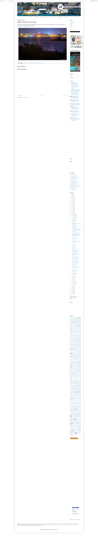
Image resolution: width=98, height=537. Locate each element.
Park (78, 395)
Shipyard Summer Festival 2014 (76, 255)
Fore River (71, 358)
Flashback (79, 355)
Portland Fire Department (77, 402)
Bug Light (79, 331)
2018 (72, 206)
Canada (71, 333)
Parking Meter (78, 396)
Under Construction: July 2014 (76, 242)
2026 (72, 194)
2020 (72, 203)
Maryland (72, 377)
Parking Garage (72, 396)
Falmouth (74, 353)
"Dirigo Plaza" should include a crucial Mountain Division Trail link (75, 108)
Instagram (71, 23)
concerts (72, 340)
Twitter (71, 25)
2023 (72, 198)
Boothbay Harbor (72, 330)
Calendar (78, 332)
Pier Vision (74, 236)
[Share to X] (20, 63)
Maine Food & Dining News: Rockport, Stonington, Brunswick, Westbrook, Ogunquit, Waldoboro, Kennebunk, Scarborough (75, 92)
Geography (75, 361)
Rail (71, 408)
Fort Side (73, 244)
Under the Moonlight (75, 258)
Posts (72, 76)
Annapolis (71, 317)
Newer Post (19, 95)
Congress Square (77, 340)
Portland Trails (73, 403)
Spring (71, 419)
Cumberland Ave (78, 342)
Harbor (79, 363)
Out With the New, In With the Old (76, 224)
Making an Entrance (75, 252)
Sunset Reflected (74, 273)
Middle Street (77, 378)
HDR (78, 364)
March (73, 281)
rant (80, 408)
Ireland (71, 368)
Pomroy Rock (74, 231)
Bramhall (71, 331)
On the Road (77, 393)
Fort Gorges (34, 62)
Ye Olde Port (74, 274)
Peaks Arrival (74, 240)
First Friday (72, 355)
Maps (75, 376)
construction (74, 341)
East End (73, 347)
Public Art (77, 406)
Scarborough (78, 412)
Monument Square (74, 380)
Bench (71, 323)
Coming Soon (79, 339)
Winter (71, 433)
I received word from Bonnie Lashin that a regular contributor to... (75, 115)
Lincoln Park (76, 370)
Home (42, 95)
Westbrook (75, 430)
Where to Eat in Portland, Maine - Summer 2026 (75, 98)
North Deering (74, 387)
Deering (77, 343)
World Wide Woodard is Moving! (75, 101)
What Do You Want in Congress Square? (74, 120)
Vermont (71, 428)
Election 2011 (77, 350)
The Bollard (73, 188)
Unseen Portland (74, 113)
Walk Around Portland (75, 118)
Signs (75, 414)
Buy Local (73, 332)
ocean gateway (76, 389)
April (73, 279)
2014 (72, 212)
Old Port (73, 392)
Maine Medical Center (76, 374)
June (73, 276)
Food (73, 356)
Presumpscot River (77, 405)
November (74, 215)
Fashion (75, 354)
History (71, 366)
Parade (76, 395)
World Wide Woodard (75, 100)
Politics (71, 402)
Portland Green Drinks (74, 181)
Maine (71, 374)
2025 (72, 195)
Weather (76, 429)
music (79, 382)
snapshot (74, 415)
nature (76, 383)
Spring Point (79, 419)
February (73, 282)
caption (71, 335)
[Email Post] (25, 62)
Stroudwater (72, 421)
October (73, 217)
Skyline (39, 62)
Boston (78, 330)
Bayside (75, 321)
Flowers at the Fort (75, 263)
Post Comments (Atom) (25, 97)
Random (77, 408)
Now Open (71, 388)
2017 (72, 208)
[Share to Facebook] (21, 63)
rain (73, 408)
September (74, 218)
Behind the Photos (77, 322)
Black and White (77, 326)
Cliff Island (75, 338)
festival (78, 354)
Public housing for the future (75, 111)
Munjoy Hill (72, 382)
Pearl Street (75, 398)
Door (77, 344)
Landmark (77, 369)
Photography (74, 511)
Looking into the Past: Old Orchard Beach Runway (76, 229)
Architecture (76, 317)
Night (37, 62)
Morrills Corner (72, 381)
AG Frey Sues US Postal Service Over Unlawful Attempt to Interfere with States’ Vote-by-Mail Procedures (75, 86)
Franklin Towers (73, 360)
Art (78, 319)
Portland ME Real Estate (75, 182)
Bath (71, 321)
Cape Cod (75, 333)
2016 (72, 209)
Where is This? (76, 431)
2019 (72, 205)
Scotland (71, 413)
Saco (74, 412)
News (73, 386)
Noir (70, 387)
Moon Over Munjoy (75, 256)
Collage (71, 339)
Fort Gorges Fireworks (75, 267)
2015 (72, 211)
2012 (72, 287)
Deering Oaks (72, 344)
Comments (73, 77)
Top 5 (74, 425)
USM (78, 426)
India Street (77, 367)
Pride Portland (72, 406)
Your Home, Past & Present (75, 271)
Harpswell (74, 364)
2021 (72, 202)
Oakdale (76, 388)
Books (79, 329)
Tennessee (74, 424)
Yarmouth (71, 435)
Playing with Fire (75, 266)
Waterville (72, 429)
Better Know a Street (73, 324)
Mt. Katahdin (78, 381)
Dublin (80, 344)
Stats (71, 420)
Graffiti (75, 362)
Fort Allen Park (78, 358)
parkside (71, 397)
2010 (72, 291)
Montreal (77, 379)
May (73, 278)
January (73, 284)
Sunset (79, 423)
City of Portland (73, 174)
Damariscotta (73, 343)
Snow (80, 415)
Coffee (79, 338)
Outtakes (78, 394)
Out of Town (74, 394)
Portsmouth (77, 404)
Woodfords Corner (73, 434)
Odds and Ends (72, 390)
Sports (77, 417)
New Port (75, 385)
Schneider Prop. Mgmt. (75, 186)
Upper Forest (74, 245)
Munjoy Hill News (74, 83)
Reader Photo (73, 409)
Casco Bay (30, 62)
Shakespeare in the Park (76, 232)
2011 (72, 289)
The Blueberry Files (74, 96)
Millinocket (71, 379)
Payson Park (76, 397)
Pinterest (71, 26)
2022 (72, 200)
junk (72, 369)
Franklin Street (79, 359)
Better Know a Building (76, 323)
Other (70, 394)
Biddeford (71, 326)
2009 (72, 292)
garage (78, 360)
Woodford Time (74, 225)
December (74, 214)
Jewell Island (79, 368)
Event (75, 351)
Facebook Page (72, 21)
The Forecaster (73, 189)
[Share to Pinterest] (22, 63)
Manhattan (71, 376)
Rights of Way (73, 106)
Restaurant (71, 411)
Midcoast (71, 378)
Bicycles (77, 325)
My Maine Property (74, 178)
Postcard (71, 405)
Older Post (64, 95)
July (73, 221)
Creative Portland (74, 176)
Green (76, 363)
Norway (79, 387)
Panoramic (71, 395)
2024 (72, 197)
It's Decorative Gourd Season (75, 104)
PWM (75, 407)
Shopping (71, 414)
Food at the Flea (74, 259)
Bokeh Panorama (73, 329)
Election (72, 350)
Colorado (74, 339)
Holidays (79, 366)
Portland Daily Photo (75, 509)
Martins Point (79, 376)
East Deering (79, 345)
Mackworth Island (76, 373)
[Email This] (18, 63)
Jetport (74, 368)
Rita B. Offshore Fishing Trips (76, 185)
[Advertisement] (73, 167)
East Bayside (73, 345)
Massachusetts (77, 377)
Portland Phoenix (74, 184)
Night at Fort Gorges (75, 261)
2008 (72, 294)
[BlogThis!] (19, 63)
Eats (80, 349)
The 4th (73, 269)
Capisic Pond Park (77, 334)
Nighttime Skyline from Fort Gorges (76, 251)
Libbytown (71, 370)
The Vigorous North (74, 111)
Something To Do (75, 416)
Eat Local (77, 349)
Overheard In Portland (75, 103)
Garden (71, 361)
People (80, 398)
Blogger (56, 529)
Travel (72, 426)
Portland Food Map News (75, 89)
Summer (42, 62)
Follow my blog (75, 513)
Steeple (79, 420)
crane (73, 342)
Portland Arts (73, 180)
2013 (72, 286)
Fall (80, 352)
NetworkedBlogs (74, 507)
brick (75, 331)
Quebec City (79, 407)
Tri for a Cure (74, 247)
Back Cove (72, 320)
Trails (77, 425)
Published (71, 407)
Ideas (72, 367)
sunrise (75, 423)
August (73, 220)
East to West (74, 248)
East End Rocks (74, 227)
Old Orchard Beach (78, 390)
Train (80, 425)
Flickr (71, 24)
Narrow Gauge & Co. (75, 238)
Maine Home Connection (75, 177)
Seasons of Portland (76, 413)
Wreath (79, 434)
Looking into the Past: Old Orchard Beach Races (76, 235)
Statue (75, 420)
